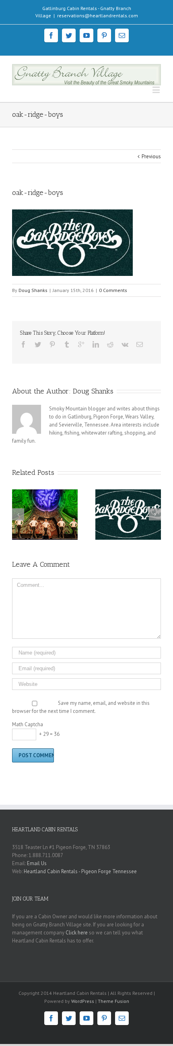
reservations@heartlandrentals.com (97, 15)
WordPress (82, 1001)
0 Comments (113, 290)
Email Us (37, 863)
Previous (151, 156)
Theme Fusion (113, 1001)
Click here (77, 932)
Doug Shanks (33, 290)
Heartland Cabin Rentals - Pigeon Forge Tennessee (80, 871)
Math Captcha (27, 724)
